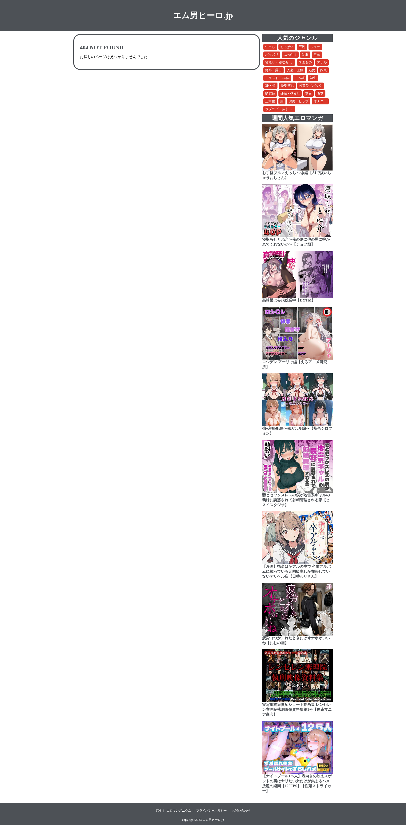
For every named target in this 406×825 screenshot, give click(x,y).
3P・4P (270, 85)
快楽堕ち (287, 85)
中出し (270, 47)
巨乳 (302, 47)
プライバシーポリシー (211, 810)
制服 (305, 54)
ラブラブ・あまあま (280, 109)
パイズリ (271, 54)
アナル (322, 62)
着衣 (320, 93)
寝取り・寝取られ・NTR (283, 62)
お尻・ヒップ (298, 101)
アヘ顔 (299, 78)
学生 (313, 78)
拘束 (323, 70)
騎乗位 (270, 93)
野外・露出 (273, 70)
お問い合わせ (241, 810)
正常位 (270, 101)
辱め (317, 54)
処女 (311, 70)
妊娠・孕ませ (290, 93)
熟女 (308, 93)
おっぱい (286, 47)
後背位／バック (310, 85)
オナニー (320, 101)
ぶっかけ (290, 54)
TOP (158, 810)
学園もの (305, 62)
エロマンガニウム (179, 810)
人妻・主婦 (295, 70)
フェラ (315, 47)
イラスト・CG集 (277, 78)
